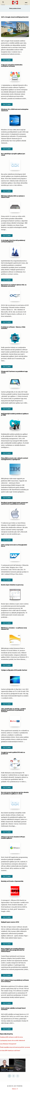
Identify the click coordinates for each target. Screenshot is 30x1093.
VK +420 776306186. (17, 1086)
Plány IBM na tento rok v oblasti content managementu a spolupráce (14, 458)
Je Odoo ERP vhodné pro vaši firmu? (10, 1050)
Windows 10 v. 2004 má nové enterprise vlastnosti (14, 110)
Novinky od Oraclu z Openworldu (12, 881)
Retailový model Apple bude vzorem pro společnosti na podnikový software (14, 503)
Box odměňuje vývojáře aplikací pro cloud (13, 154)
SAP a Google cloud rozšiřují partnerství (14, 17)
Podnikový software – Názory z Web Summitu (13, 327)
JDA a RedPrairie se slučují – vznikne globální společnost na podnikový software (13, 710)
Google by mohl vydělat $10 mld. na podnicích (13, 753)
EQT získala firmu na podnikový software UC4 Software (15, 980)
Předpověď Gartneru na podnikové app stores (14, 372)
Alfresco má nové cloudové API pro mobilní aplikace (13, 837)
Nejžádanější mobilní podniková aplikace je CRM (15, 414)
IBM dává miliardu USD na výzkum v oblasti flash (13, 196)
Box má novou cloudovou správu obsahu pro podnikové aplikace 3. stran (15, 793)
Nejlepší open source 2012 (10, 922)
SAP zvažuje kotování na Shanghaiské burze (14, 545)
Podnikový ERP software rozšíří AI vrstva (11, 1037)
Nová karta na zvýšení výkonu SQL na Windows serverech (13, 285)
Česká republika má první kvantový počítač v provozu (15, 1047)
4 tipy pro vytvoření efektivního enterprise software (11, 65)
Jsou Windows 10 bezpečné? (8, 1044)
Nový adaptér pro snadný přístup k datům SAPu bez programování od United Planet (12, 950)
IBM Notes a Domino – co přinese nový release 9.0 (14, 628)
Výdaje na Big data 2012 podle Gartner (14, 670)
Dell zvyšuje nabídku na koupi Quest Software (13, 1008)
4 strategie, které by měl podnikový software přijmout (13, 241)
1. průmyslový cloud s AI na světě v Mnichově (12, 1040)
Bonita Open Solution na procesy (12, 585)
